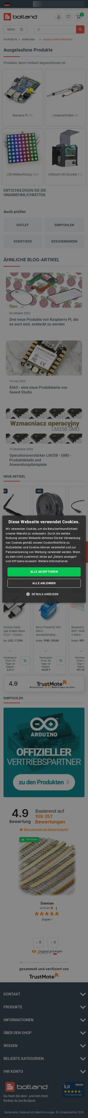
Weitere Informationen (53, 561)
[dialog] (44, 558)
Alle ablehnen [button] (43, 583)
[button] (44, 594)
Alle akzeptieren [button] (44, 571)
